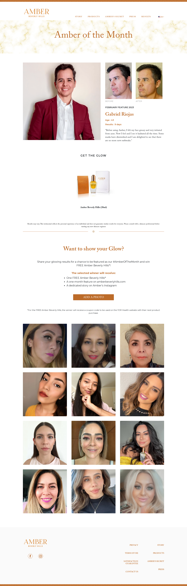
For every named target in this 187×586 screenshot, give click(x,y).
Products (94, 16)
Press (132, 16)
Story (78, 16)
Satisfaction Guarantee (131, 562)
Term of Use (131, 553)
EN (161, 17)
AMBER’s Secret (114, 16)
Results (146, 16)
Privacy (134, 545)
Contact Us (132, 571)
